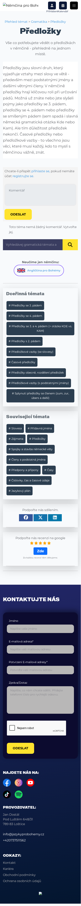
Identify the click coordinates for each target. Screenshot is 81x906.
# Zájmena (16, 439)
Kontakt (9, 863)
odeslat (20, 748)
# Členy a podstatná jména (27, 459)
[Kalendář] (63, 5)
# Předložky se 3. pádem (25, 305)
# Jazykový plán (19, 491)
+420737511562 (14, 840)
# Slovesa (15, 428)
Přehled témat (16, 22)
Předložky (58, 22)
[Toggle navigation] (74, 5)
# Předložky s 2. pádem (24, 341)
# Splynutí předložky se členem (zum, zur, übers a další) (40, 396)
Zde (40, 551)
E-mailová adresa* (21, 641)
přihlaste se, (40, 171)
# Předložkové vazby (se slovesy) (31, 352)
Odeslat (18, 214)
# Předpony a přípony (23, 470)
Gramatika (39, 22)
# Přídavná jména (40, 428)
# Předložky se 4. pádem (25, 316)
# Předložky (37, 439)
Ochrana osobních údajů (22, 881)
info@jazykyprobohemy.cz (23, 834)
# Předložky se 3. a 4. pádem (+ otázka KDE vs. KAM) (40, 328)
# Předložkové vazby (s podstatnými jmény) (39, 383)
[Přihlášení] (52, 5)
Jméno (13, 621)
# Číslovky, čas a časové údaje (29, 480)
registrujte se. (23, 176)
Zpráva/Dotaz (18, 682)
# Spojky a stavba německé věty (31, 449)
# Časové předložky (22, 362)
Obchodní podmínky (19, 875)
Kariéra (8, 869)
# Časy (49, 470)
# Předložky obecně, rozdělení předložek (36, 372)
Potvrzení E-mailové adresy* (28, 662)
